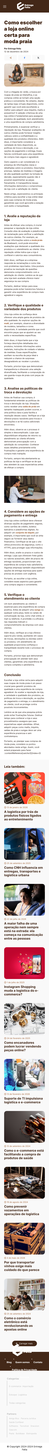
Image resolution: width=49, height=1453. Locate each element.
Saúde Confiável (16, 1422)
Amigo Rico (14, 1418)
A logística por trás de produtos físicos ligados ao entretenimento (22, 815)
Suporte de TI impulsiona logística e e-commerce (23, 1100)
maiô (6, 323)
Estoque (13, 1394)
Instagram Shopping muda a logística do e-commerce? (21, 990)
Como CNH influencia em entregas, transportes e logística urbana (23, 871)
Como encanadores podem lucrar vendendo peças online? (22, 1046)
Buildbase (20, 1433)
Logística (22, 1394)
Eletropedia (31, 1433)
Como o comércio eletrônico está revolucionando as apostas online (18, 1323)
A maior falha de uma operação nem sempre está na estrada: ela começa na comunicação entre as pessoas (23, 931)
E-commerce (15, 1386)
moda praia (36, 240)
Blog (9, 1362)
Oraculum (35, 1426)
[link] (24, 1350)
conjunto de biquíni (25, 532)
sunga (37, 610)
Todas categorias (17, 1403)
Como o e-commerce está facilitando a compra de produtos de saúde (24, 1154)
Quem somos (22, 1362)
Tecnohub (24, 1426)
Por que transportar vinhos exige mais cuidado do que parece (21, 1266)
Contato (37, 1362)
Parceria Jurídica (28, 1418)
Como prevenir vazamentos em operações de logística (21, 1210)
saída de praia (29, 406)
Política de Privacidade (24, 1369)
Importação (28, 1386)
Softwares (13, 1426)
